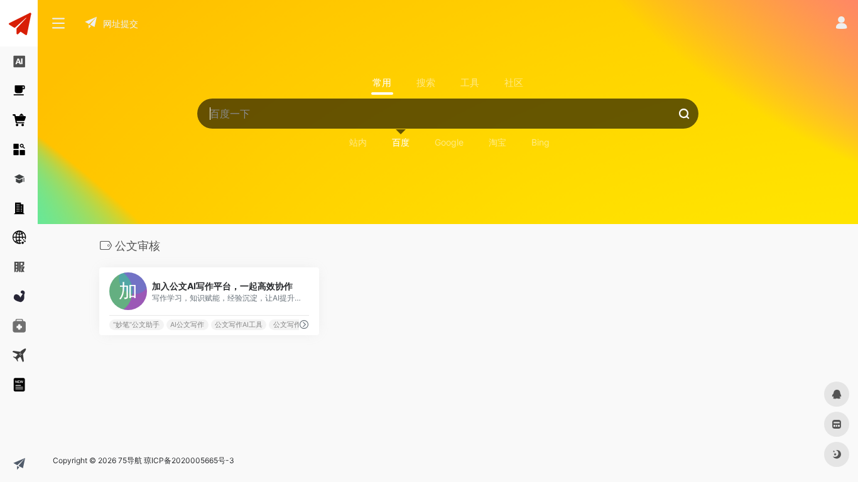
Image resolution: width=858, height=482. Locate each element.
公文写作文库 (294, 325)
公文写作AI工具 (239, 325)
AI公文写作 (187, 325)
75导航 (130, 460)
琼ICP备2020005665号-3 (189, 460)
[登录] (841, 24)
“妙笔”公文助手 (136, 325)
